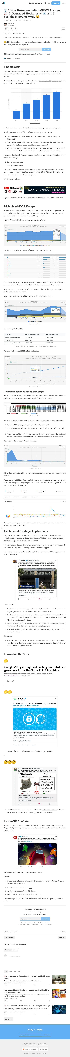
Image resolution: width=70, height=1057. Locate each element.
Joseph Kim (11, 23)
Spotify (33, 54)
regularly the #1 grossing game (50, 81)
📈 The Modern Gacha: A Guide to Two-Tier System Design (27, 1006)
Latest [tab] (10, 971)
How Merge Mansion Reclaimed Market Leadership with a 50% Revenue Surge (26, 991)
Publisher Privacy (41, 1043)
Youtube (17, 58)
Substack (26, 1053)
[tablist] (11, 950)
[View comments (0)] (11, 29)
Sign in (64, 3)
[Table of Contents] (2, 528)
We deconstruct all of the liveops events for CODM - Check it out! (23, 981)
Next (60, 937)
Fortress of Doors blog (50, 810)
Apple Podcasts (44, 54)
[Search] (45, 3)
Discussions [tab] (17, 971)
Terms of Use (43, 923)
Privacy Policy (47, 924)
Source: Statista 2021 (35, 123)
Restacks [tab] (15, 950)
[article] (35, 980)
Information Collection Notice (34, 924)
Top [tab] (6, 971)
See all (7, 1019)
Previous (10, 937)
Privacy (31, 1045)
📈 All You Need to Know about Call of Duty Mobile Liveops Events (27, 977)
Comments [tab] (8, 950)
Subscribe (56, 3)
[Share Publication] (49, 3)
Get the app (43, 1049)
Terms (35, 1045)
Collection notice (43, 1045)
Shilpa (24, 983)
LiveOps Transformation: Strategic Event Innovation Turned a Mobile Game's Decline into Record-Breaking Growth (26, 995)
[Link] (1, 66)
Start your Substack (30, 1049)
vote (30, 888)
